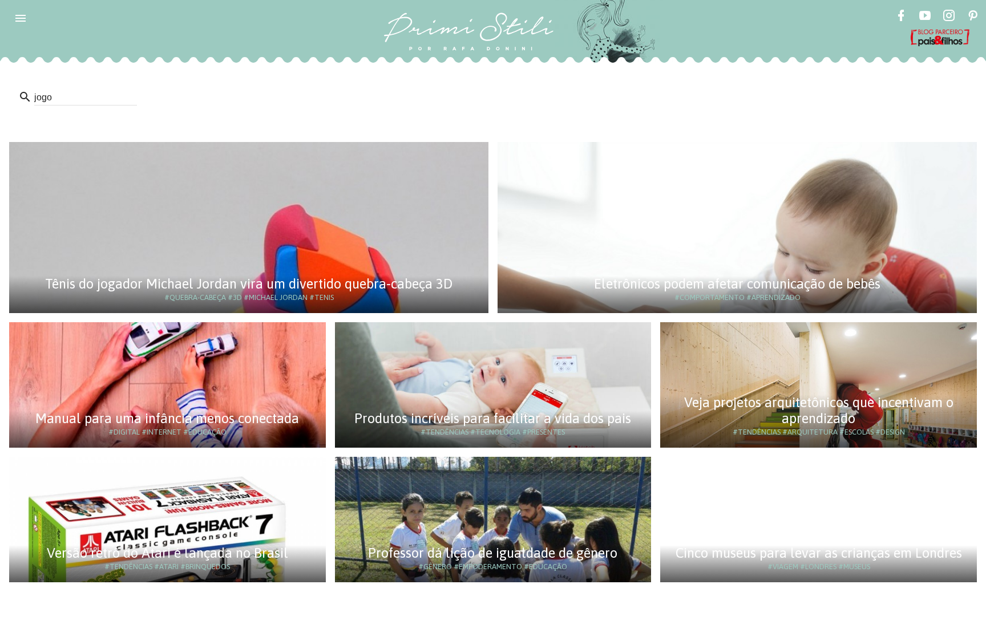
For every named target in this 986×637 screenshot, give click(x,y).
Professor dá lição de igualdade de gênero (492, 553)
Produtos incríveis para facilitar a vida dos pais (492, 418)
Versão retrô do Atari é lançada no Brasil (167, 553)
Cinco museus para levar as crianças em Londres (819, 553)
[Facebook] (901, 17)
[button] (20, 18)
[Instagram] (949, 17)
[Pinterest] (973, 17)
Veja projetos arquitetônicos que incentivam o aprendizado (818, 410)
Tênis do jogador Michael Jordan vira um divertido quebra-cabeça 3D (248, 283)
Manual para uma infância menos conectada (167, 418)
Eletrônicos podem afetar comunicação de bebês (737, 283)
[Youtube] (925, 17)
